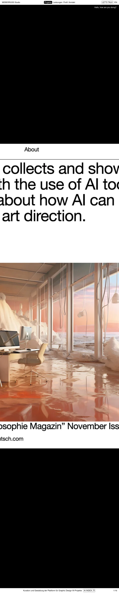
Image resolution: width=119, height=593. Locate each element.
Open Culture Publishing (82, 590)
